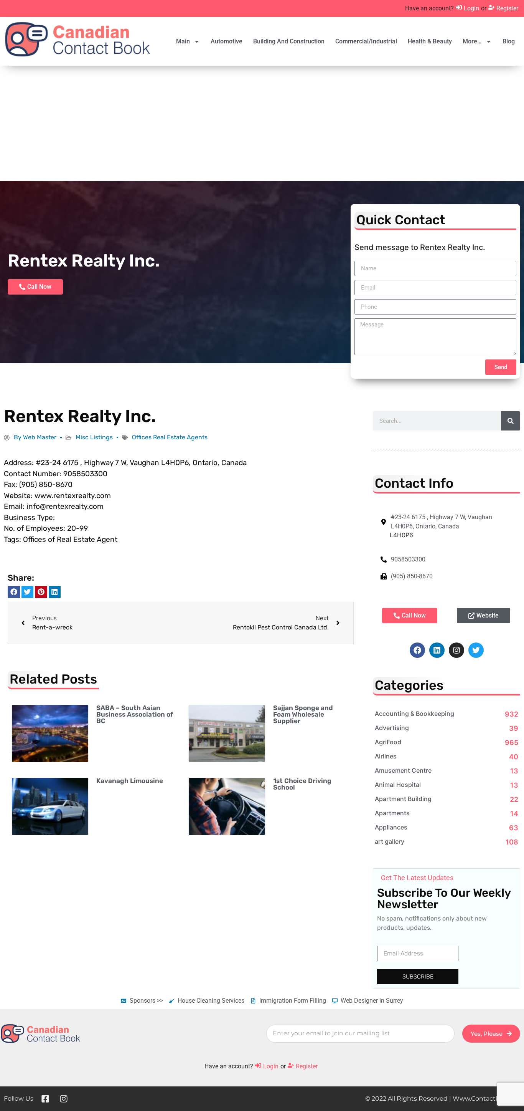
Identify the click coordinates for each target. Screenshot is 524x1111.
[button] (14, 592)
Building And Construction (289, 41)
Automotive (226, 41)
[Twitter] (476, 650)
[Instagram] (456, 650)
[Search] (510, 420)
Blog (509, 41)
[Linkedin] (437, 650)
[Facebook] (417, 650)
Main (183, 41)
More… (472, 41)
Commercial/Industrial (366, 41)
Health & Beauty (430, 41)
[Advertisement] (262, 123)
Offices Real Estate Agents (170, 437)
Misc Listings (94, 437)
